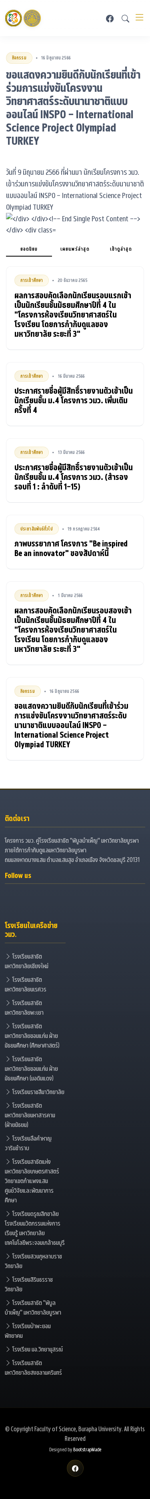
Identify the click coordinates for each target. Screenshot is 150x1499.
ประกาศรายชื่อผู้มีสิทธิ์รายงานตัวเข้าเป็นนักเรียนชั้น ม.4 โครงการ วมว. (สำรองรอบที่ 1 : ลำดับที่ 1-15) (73, 476)
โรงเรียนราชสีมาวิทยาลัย (37, 1091)
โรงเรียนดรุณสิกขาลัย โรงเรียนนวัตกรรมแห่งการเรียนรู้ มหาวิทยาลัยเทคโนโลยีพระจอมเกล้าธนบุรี (35, 1228)
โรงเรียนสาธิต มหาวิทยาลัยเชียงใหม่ (26, 960)
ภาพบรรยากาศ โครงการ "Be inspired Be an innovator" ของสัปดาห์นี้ (71, 548)
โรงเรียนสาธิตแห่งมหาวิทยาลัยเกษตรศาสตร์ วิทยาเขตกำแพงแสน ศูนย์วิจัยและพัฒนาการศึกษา (32, 1180)
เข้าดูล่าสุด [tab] (121, 248)
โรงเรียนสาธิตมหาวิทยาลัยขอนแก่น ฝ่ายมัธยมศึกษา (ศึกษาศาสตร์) (32, 1035)
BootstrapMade (87, 1449)
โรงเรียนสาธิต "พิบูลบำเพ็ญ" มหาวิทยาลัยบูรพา (33, 1307)
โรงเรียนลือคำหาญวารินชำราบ (28, 1142)
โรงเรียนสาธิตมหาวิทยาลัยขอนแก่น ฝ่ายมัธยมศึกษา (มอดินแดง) (31, 1068)
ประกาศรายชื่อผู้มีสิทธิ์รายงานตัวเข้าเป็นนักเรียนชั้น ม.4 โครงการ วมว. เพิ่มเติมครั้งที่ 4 (73, 400)
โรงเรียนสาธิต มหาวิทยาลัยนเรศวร (25, 984)
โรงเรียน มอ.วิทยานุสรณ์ (37, 1348)
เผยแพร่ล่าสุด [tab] (75, 248)
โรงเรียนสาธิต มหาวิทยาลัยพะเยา (24, 1007)
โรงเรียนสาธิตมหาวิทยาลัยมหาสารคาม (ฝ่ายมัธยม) (30, 1114)
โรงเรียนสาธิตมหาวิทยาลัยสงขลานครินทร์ (33, 1367)
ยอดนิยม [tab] (29, 248)
